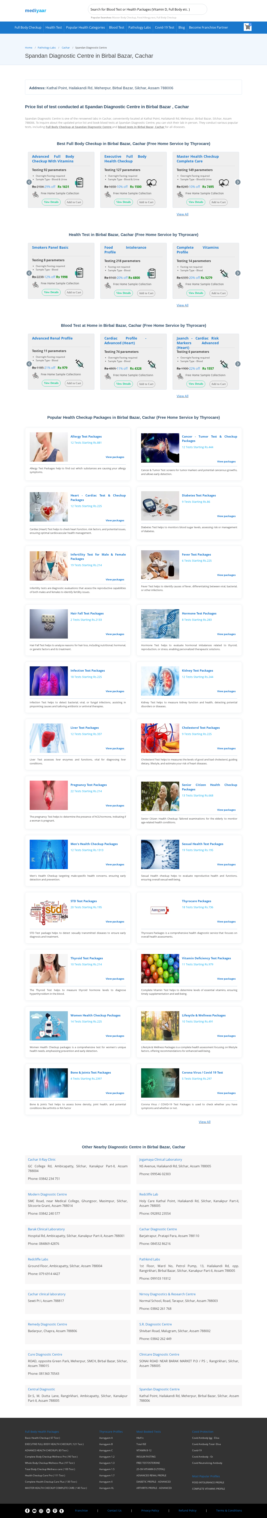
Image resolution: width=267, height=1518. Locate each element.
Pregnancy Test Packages (89, 785)
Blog (181, 27)
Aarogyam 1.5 (107, 1469)
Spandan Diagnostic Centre (159, 1389)
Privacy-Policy (150, 1510)
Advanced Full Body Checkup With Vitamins (53, 158)
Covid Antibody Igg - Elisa (205, 1438)
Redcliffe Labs (38, 1259)
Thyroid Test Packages (87, 958)
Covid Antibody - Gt (202, 1457)
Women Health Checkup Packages (95, 1015)
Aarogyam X (106, 1482)
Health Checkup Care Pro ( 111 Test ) (45, 1475)
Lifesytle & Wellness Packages (204, 1015)
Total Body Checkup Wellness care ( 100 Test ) (50, 1469)
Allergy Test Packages (86, 436)
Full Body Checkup (28, 27)
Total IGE (141, 1444)
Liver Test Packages (85, 728)
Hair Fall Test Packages (87, 613)
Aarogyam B (106, 1444)
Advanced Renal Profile (52, 338)
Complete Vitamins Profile (198, 249)
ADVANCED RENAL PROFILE (151, 1475)
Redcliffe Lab (148, 1194)
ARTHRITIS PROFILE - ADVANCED (154, 1488)
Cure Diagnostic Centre (45, 1354)
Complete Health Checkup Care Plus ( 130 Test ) (51, 1482)
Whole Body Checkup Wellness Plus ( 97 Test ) (50, 1463)
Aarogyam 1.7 (107, 1475)
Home (28, 47)
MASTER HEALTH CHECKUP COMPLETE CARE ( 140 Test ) (56, 1488)
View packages (115, 457)
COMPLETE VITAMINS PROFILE (208, 1489)
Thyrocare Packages (196, 901)
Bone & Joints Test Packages (91, 1072)
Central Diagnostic (41, 1389)
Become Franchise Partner (208, 27)
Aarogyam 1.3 (107, 1463)
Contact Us (115, 1510)
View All (182, 214)
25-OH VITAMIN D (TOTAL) (150, 1469)
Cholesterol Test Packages (201, 728)
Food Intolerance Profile (125, 249)
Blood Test (116, 27)
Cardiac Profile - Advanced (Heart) (125, 340)
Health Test (54, 27)
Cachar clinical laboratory (46, 1294)
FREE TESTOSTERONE (148, 1463)
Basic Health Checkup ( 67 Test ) (42, 1438)
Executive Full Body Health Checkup (125, 158)
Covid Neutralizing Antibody (207, 1463)
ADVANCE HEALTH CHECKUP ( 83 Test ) (46, 1450)
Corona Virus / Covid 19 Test (202, 1072)
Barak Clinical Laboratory (46, 1229)
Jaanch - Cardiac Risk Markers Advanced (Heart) (198, 343)
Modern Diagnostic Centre (47, 1194)
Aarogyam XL (106, 1488)
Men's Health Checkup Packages (94, 844)
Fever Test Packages (196, 554)
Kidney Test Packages (197, 670)
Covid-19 (197, 1450)
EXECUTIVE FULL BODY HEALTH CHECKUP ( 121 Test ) (54, 1444)
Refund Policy (187, 1510)
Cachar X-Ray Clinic (42, 1159)
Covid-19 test (164, 27)
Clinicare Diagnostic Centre (159, 1354)
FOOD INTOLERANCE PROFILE (208, 1482)
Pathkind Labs (149, 1259)
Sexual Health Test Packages (202, 844)
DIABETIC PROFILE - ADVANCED (153, 1482)
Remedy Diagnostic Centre (47, 1324)
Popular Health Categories (85, 27)
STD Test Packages (84, 901)
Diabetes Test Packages (199, 495)
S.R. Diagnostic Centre (155, 1324)
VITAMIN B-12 (143, 1450)
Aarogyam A (106, 1438)
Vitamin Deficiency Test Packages (206, 958)
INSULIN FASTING (146, 1457)
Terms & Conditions (229, 1510)
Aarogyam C (106, 1450)
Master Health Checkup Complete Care (198, 158)
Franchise (81, 1510)
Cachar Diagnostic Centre (158, 1229)
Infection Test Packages (88, 670)
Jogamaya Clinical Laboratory (160, 1159)
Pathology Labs (139, 27)
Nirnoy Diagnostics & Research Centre (167, 1294)
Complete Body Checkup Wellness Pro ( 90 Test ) (51, 1457)
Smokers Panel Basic (50, 247)
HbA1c (140, 1438)
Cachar (66, 47)
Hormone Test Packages (199, 613)
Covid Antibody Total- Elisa (206, 1444)
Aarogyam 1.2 (107, 1457)
